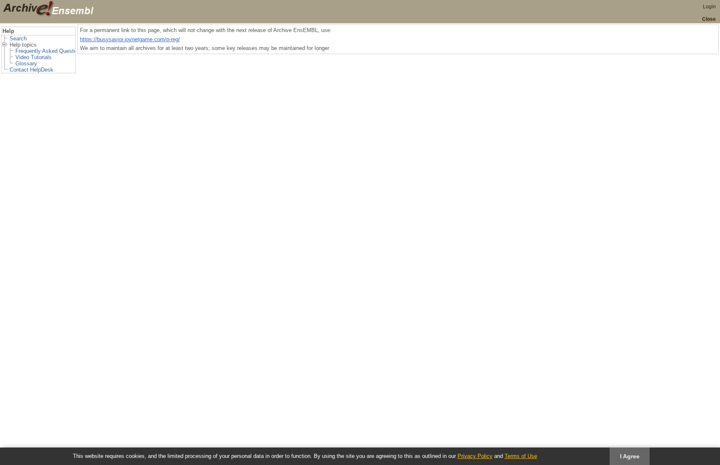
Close (709, 19)
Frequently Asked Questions (49, 51)
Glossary (26, 63)
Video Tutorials (33, 57)
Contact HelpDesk (31, 70)
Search (18, 38)
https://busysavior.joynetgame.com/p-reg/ (130, 39)
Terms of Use (521, 456)
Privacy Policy (475, 456)
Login (709, 6)
